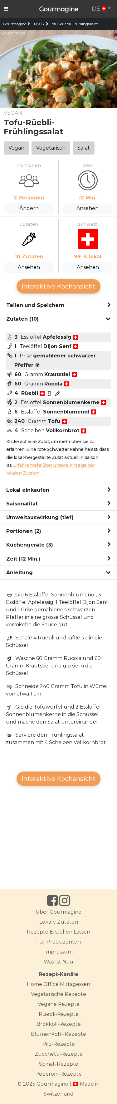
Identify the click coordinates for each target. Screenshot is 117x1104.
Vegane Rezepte (59, 1004)
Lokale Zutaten (58, 922)
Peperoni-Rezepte (58, 1074)
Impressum (58, 952)
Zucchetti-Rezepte (59, 1054)
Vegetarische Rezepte (58, 994)
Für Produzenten (58, 942)
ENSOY (38, 24)
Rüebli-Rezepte (59, 1014)
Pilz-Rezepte (58, 1044)
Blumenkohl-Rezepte (58, 1034)
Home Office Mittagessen (58, 984)
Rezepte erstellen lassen (58, 932)
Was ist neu (58, 962)
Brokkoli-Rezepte (59, 1024)
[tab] (58, 305)
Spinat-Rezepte (58, 1064)
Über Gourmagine (58, 912)
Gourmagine (59, 9)
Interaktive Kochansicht (58, 286)
